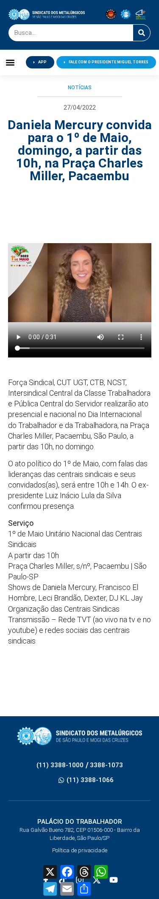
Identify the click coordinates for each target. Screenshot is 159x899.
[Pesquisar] (141, 33)
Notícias (80, 88)
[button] (10, 62)
